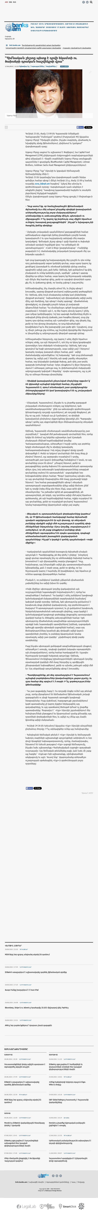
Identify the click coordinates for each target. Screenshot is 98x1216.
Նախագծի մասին (36, 1182)
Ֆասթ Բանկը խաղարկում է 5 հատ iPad (22, 990)
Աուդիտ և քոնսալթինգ (76, 24)
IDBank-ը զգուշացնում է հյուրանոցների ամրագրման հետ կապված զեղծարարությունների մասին (21, 1143)
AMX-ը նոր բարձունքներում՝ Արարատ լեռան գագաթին (28, 1025)
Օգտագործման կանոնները (58, 1182)
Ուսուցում (51, 27)
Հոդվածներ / (52, 66)
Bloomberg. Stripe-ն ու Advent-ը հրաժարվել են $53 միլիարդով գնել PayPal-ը (37, 1008)
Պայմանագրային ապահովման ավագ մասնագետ (41, 45)
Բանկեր (34, 24)
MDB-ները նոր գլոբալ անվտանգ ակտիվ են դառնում (27, 954)
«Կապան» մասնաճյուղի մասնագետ (77, 48)
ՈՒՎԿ (41, 24)
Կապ (73, 1182)
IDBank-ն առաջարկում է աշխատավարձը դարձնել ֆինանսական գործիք (36, 972)
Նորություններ (26, 967)
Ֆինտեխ (66, 1118)
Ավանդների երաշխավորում (44, 31)
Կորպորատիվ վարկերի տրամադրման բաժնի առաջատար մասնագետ (33, 48)
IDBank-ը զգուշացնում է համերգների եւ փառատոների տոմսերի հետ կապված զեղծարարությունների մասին (66, 1066)
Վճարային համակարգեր (77, 27)
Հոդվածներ (24, 949)
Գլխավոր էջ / (25, 66)
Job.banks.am (15, 45)
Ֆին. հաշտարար (38, 27)
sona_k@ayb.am (42, 183)
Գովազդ (81, 1182)
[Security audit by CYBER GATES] (47, 1206)
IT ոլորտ (61, 27)
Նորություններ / (38, 66)
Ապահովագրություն (54, 24)
